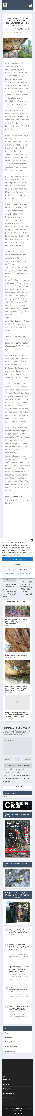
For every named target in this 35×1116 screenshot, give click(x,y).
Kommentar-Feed (11, 1046)
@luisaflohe (21, 346)
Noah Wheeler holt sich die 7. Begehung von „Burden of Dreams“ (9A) (19, 1007)
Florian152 (12, 1006)
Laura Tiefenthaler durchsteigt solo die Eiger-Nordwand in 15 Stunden (17, 969)
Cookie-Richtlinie (9, 573)
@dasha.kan (10, 346)
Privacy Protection (19, 573)
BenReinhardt (13, 988)
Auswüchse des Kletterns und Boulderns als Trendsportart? (16, 621)
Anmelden (8, 1037)
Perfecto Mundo (16, 116)
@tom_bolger (15, 321)
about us (27, 573)
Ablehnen (17, 564)
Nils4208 (11, 944)
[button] (32, 540)
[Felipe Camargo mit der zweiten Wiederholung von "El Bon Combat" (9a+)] (17, 702)
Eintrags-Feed (9, 1042)
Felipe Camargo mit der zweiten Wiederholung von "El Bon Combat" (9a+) (16, 715)
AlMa (20, 29)
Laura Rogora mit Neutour (16, 655)
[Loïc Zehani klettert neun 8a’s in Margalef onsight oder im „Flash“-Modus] (17, 672)
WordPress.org (10, 1051)
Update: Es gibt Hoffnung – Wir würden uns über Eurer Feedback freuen (18, 930)
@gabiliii (25, 343)
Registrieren (9, 1033)
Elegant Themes (18, 1108)
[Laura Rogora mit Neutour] (17, 640)
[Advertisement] (17, 530)
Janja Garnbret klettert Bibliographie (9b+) (19, 988)
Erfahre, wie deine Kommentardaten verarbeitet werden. (16, 778)
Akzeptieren (17, 559)
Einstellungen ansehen (17, 570)
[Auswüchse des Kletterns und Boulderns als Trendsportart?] (17, 611)
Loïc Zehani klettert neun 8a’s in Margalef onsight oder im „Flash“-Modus (16, 689)
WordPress (18, 1110)
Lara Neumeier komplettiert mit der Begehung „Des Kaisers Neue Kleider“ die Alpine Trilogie (19, 946)
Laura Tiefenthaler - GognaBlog (19, 966)
